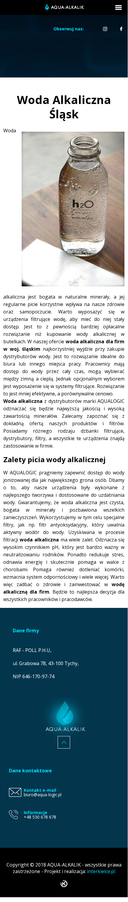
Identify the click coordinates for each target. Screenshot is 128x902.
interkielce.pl (101, 871)
